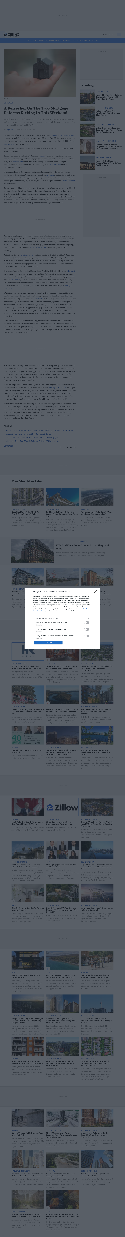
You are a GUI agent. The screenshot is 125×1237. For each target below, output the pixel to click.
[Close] (96, 592)
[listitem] (62, 618)
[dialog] (62, 618)
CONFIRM (48, 642)
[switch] (86, 622)
